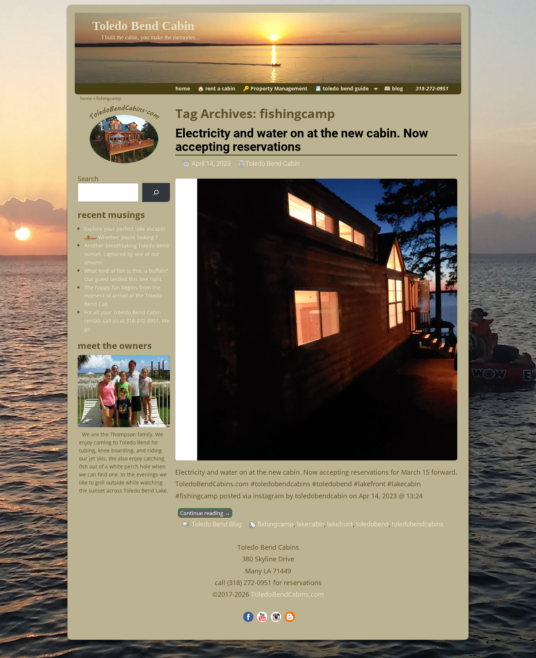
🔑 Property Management (275, 88)
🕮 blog (393, 88)
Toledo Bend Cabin (143, 25)
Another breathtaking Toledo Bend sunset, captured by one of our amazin (126, 254)
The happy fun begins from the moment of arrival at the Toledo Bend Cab (123, 296)
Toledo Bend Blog (216, 524)
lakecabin (310, 524)
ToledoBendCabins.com (287, 594)
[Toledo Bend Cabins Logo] (124, 163)
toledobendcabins (417, 524)
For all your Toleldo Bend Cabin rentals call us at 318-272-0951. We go (127, 320)
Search (88, 178)
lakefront (340, 524)
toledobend (372, 524)
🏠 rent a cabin (216, 88)
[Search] (156, 192)
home (182, 88)
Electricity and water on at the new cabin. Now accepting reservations (301, 140)
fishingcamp (276, 524)
